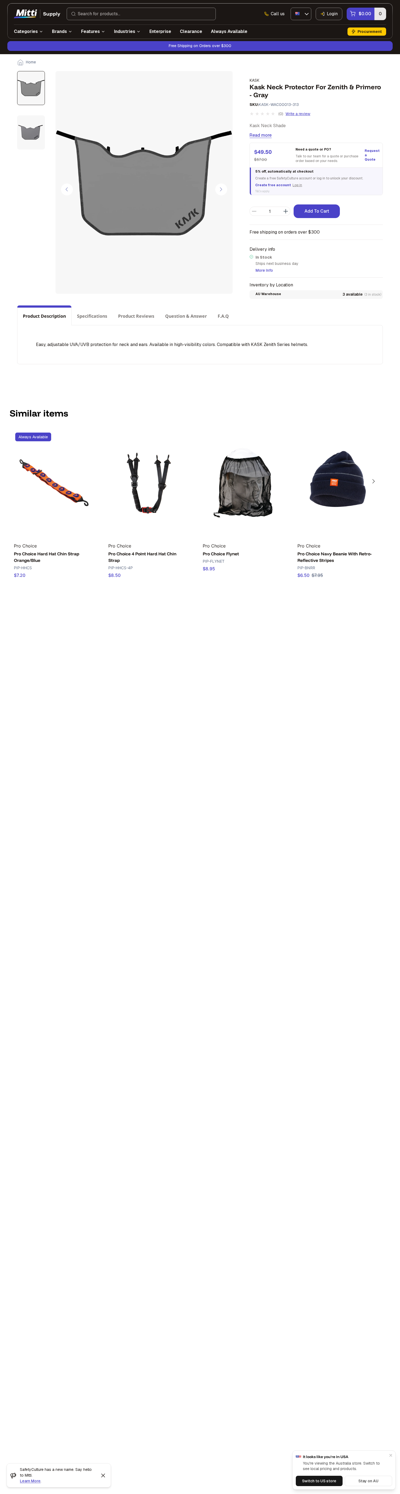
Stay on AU (368, 1480)
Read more (261, 135)
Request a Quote (371, 155)
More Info (264, 270)
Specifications (92, 316)
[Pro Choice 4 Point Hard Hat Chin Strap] (148, 482)
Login (332, 14)
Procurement (370, 31)
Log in (297, 185)
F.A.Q (223, 316)
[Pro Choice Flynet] (242, 482)
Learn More (30, 1480)
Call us (278, 14)
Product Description (44, 316)
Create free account (273, 185)
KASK (254, 80)
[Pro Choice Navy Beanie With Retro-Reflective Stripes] (337, 482)
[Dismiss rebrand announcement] (103, 1475)
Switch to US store (319, 1480)
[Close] (390, 1455)
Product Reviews (136, 316)
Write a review (297, 113)
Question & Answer (186, 316)
